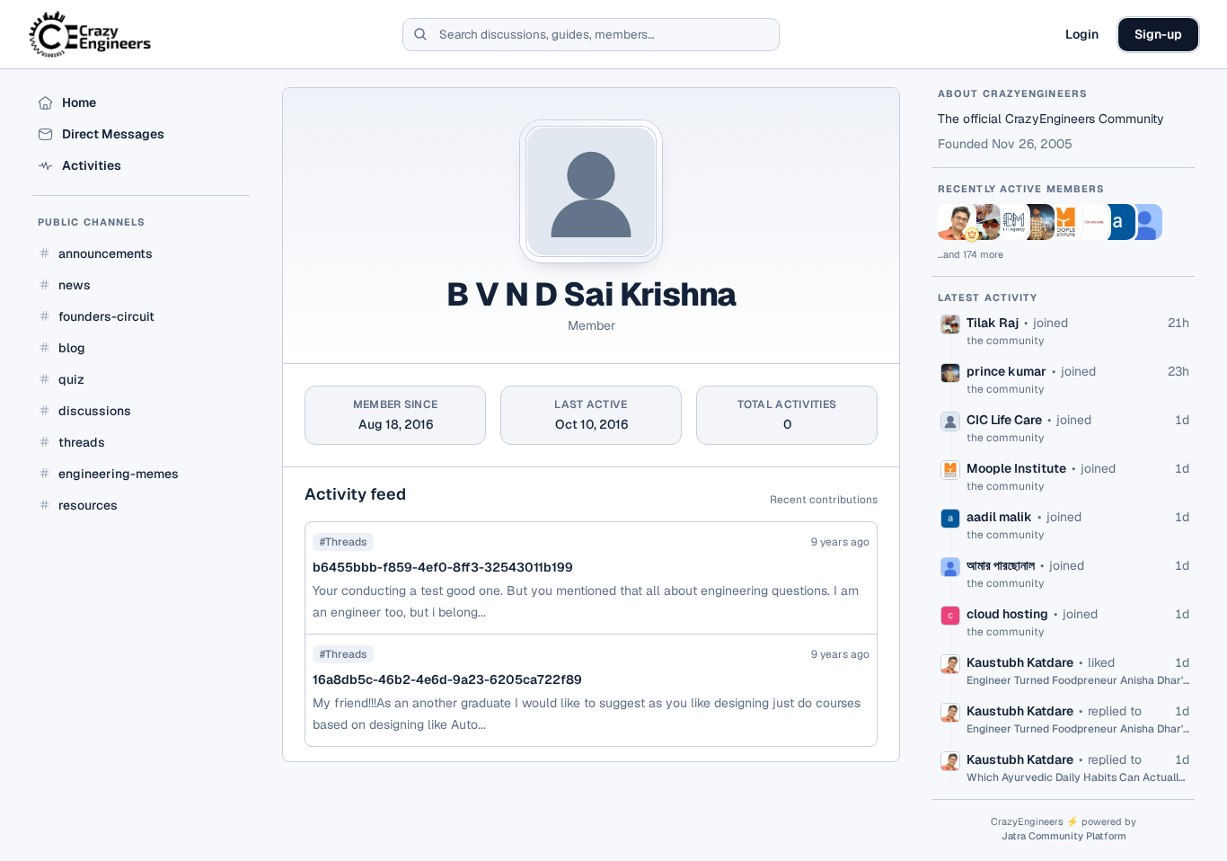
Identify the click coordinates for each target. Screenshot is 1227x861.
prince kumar (1006, 371)
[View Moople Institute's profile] (1063, 222)
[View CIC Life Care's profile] (1090, 222)
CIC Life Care (1004, 420)
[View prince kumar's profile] (1037, 222)
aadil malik (999, 517)
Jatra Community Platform (1064, 836)
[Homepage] (91, 34)
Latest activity (988, 297)
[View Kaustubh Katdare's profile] (956, 222)
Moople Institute (1016, 468)
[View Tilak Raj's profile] (983, 222)
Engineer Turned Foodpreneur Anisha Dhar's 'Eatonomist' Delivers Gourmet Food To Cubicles (1078, 680)
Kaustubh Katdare (1020, 662)
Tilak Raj (993, 323)
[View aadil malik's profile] (1117, 222)
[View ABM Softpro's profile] (1010, 222)
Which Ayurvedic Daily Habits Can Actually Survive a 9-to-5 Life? (1078, 777)
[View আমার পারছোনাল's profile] (1144, 222)
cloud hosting (1007, 614)
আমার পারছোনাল (1001, 565)
